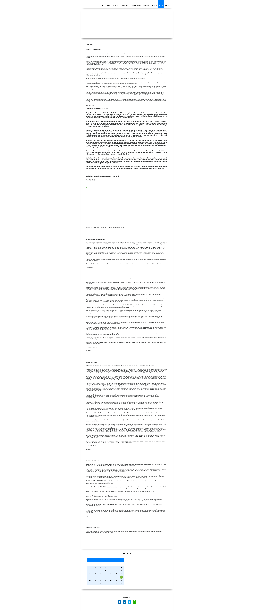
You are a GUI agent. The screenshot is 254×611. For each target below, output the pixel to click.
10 (90, 573)
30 (121, 580)
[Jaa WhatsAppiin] (134, 602)
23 (121, 577)
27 (105, 580)
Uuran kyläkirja (126, 5)
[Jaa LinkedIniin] (124, 602)
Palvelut (154, 5)
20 (105, 577)
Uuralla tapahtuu (136, 5)
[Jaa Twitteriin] (129, 602)
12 (100, 573)
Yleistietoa (108, 5)
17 (90, 577)
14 (111, 573)
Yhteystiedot (168, 5)
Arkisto (161, 5)
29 (116, 580)
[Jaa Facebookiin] (119, 602)
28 (111, 580)
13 (105, 573)
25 (95, 580)
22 (116, 577)
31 (90, 583)
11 (95, 573)
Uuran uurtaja (146, 5)
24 (90, 580)
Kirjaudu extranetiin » (87, 1)
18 (95, 577)
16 (121, 573)
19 (100, 577)
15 (116, 573)
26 (100, 580)
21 (111, 577)
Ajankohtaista (116, 5)
